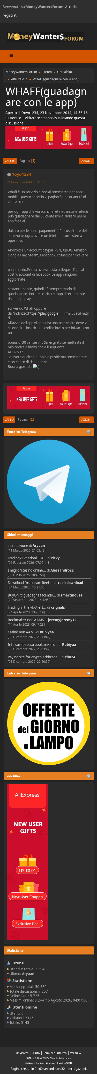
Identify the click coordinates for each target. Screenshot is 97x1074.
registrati (10, 15)
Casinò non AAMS (21, 632)
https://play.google (43, 313)
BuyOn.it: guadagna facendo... (32, 595)
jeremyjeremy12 (62, 620)
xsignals (58, 607)
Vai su (9, 419)
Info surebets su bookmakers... (33, 644)
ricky (55, 558)
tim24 (70, 657)
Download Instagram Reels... (31, 582)
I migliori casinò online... (27, 570)
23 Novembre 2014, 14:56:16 (25, 182)
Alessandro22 (62, 570)
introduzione (18, 545)
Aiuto (36, 1053)
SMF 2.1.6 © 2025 (37, 1058)
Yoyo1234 (21, 174)
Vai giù (10, 161)
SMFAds (30, 1063)
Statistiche (15, 950)
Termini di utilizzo (55, 1053)
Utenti (18, 962)
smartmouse (72, 595)
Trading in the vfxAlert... (27, 607)
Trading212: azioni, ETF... (27, 558)
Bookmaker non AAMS (26, 620)
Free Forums (47, 1063)
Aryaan (39, 545)
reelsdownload (70, 582)
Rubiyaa (47, 632)
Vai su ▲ (75, 1053)
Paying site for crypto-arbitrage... (34, 657)
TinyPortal (22, 1053)
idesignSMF (64, 1063)
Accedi (70, 6)
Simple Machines (60, 1058)
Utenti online (24, 1007)
